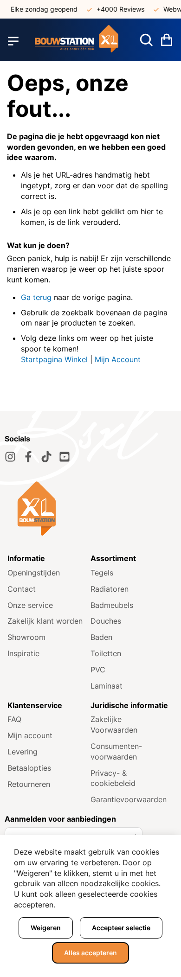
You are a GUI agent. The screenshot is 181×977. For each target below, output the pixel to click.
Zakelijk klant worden (45, 621)
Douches (105, 621)
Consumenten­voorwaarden (116, 751)
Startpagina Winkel (54, 359)
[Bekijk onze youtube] (64, 456)
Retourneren (28, 784)
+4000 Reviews (117, 9)
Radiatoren (109, 589)
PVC (97, 669)
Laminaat (106, 685)
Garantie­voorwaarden (128, 799)
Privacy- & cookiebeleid (113, 778)
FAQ (14, 719)
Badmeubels (111, 605)
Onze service (30, 605)
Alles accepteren (90, 953)
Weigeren (46, 928)
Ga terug (36, 297)
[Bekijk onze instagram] (10, 456)
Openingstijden (33, 572)
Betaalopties (29, 768)
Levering (22, 751)
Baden (101, 637)
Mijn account (29, 735)
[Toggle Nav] (13, 41)
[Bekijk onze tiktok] (46, 456)
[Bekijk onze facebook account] (28, 456)
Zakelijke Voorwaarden (113, 724)
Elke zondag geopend (40, 9)
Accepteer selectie (121, 928)
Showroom (26, 637)
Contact (21, 589)
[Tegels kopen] (76, 41)
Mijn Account (118, 359)
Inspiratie (23, 653)
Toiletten (105, 653)
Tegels (101, 572)
